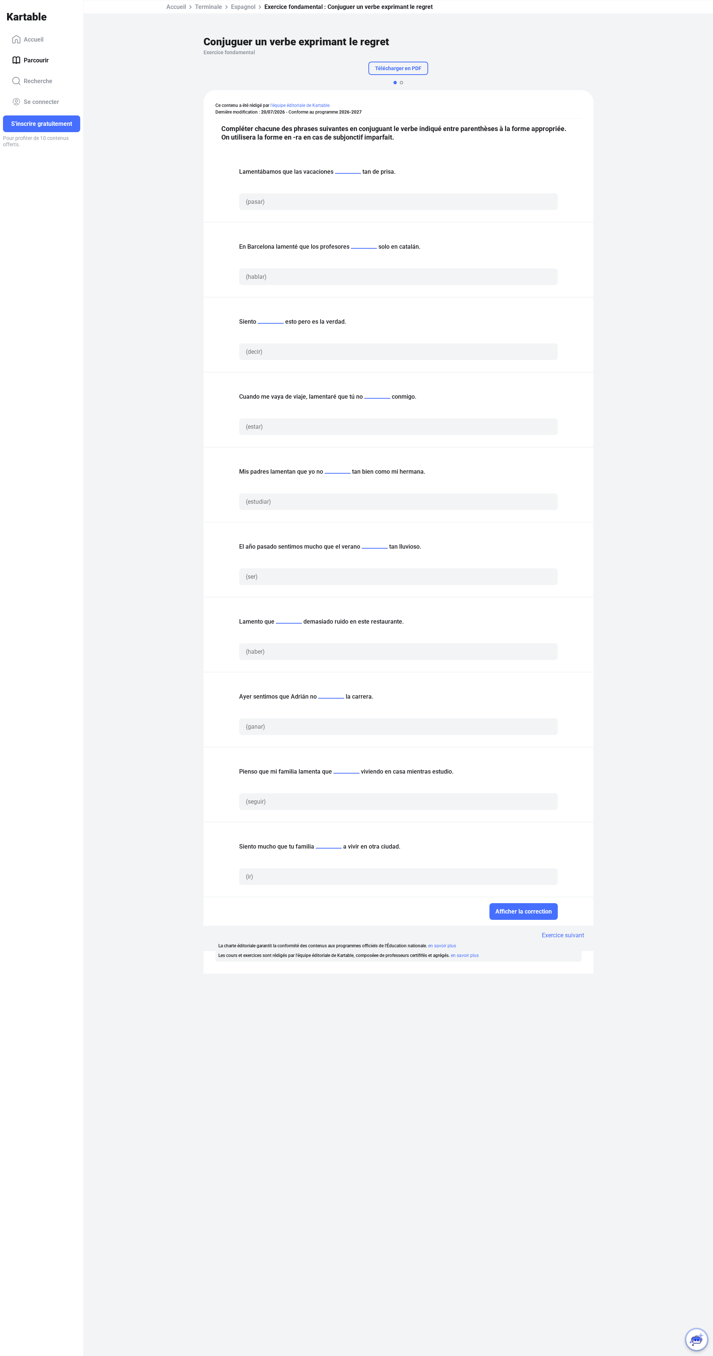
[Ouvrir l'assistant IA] (696, 1339)
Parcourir (36, 59)
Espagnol (243, 6)
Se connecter (41, 101)
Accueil (33, 39)
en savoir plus (442, 945)
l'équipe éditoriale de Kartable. (300, 105)
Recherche (38, 80)
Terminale (208, 6)
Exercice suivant (563, 935)
